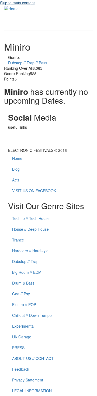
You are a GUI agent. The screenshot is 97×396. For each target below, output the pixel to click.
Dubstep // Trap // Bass (27, 62)
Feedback (20, 369)
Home (17, 158)
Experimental (23, 326)
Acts (15, 180)
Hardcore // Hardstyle (30, 250)
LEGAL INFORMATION (32, 390)
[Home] (11, 8)
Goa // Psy (21, 293)
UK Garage (21, 336)
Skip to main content (17, 2)
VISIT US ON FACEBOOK (34, 190)
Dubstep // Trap (25, 261)
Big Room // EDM (26, 272)
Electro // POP (24, 304)
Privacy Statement (27, 380)
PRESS (18, 347)
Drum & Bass (23, 283)
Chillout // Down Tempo (32, 315)
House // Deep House (30, 229)
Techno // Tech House (31, 218)
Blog (16, 169)
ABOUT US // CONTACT (33, 358)
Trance (18, 240)
